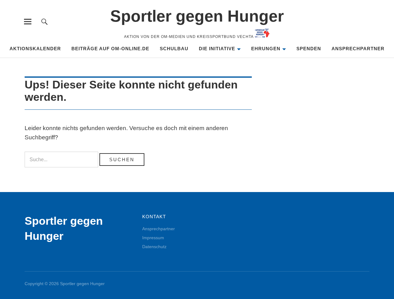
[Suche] (44, 21)
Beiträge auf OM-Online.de (110, 48)
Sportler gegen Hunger (197, 16)
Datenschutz (154, 246)
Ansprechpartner (358, 48)
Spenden (308, 48)
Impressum (153, 237)
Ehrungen (265, 48)
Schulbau (174, 48)
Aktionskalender (35, 48)
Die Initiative (217, 48)
